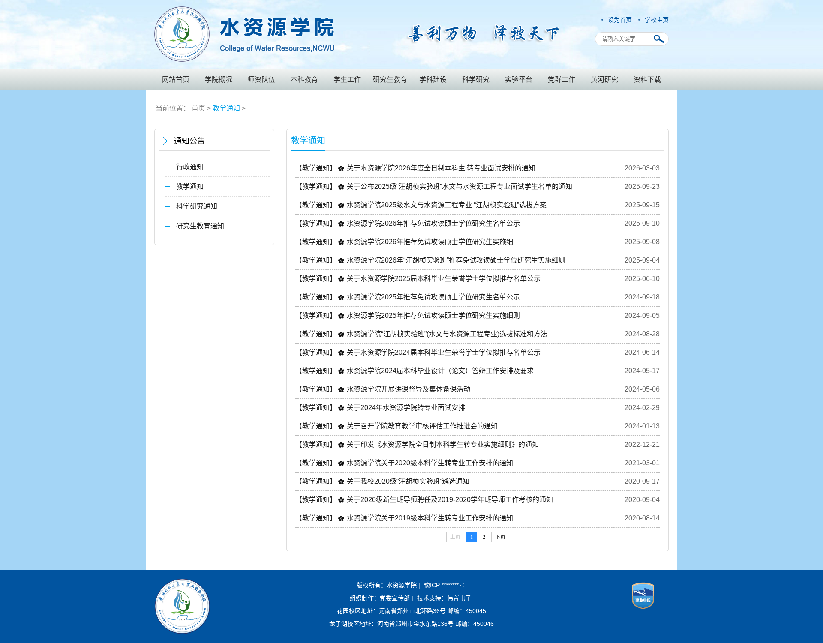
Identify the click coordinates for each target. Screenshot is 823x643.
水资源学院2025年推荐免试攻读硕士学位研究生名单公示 (433, 297)
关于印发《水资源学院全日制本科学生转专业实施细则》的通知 (443, 444)
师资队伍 (261, 79)
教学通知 (226, 108)
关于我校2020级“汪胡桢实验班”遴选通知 (408, 481)
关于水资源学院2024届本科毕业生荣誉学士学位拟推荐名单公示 (444, 352)
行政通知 (190, 166)
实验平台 (518, 79)
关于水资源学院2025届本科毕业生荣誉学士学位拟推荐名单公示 (444, 278)
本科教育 (304, 79)
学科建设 (433, 79)
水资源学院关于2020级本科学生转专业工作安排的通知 (430, 463)
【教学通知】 (315, 168)
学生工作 (347, 79)
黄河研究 (604, 79)
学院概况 (218, 79)
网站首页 (175, 79)
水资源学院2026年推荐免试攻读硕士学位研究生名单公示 (433, 223)
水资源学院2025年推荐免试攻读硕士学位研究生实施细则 (433, 315)
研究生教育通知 (200, 226)
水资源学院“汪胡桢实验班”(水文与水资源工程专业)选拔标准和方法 (447, 334)
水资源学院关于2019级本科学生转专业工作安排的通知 (430, 518)
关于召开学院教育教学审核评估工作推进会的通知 (422, 426)
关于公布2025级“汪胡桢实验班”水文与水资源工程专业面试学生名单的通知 (459, 186)
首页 (198, 108)
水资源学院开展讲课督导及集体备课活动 (408, 389)
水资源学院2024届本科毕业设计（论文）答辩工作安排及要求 (440, 370)
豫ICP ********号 (444, 585)
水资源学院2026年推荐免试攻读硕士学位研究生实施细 (430, 241)
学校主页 (657, 19)
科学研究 (476, 79)
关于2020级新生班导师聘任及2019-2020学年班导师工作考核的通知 (450, 499)
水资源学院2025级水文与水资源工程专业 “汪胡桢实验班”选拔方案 (447, 205)
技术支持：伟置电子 (444, 598)
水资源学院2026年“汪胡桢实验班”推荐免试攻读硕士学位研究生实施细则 (456, 260)
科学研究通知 (196, 206)
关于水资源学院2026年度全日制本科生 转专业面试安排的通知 (441, 168)
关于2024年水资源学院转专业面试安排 (406, 407)
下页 (500, 537)
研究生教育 (390, 79)
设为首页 (620, 19)
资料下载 (647, 79)
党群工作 (561, 79)
